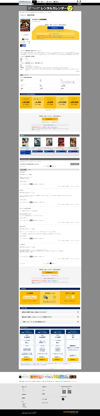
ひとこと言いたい (35, 210)
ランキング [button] (50, 4)
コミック (44, 1)
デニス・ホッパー (72, 68)
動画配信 (56, 1)
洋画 (35, 21)
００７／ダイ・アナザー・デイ (24, 147)
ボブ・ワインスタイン (56, 67)
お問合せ (43, 394)
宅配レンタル (24, 403)
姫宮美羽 (30, 174)
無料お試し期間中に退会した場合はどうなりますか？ (34, 312)
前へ (44, 166)
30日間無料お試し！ (55, 27)
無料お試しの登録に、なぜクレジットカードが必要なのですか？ (37, 317)
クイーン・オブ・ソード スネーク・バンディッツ (75, 147)
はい (31, 184)
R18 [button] (79, 4)
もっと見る (77, 71)
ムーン (33, 192)
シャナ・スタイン (36, 66)
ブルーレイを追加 (23, 153)
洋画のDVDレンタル (33, 12)
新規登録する (27, 359)
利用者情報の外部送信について (67, 381)
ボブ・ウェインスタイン (28, 67)
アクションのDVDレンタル (40, 12)
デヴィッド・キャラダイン (65, 68)
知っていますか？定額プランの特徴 (46, 374)
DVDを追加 (45, 151)
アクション (38, 21)
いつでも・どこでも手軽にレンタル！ (23, 374)
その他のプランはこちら (51, 30)
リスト (77, 2)
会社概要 (20, 381)
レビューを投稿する (74, 164)
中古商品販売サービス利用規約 (40, 381)
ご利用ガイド (70, 4)
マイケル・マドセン (28, 68)
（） (29, 42)
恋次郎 (33, 228)
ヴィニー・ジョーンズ (42, 68)
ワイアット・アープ (47, 147)
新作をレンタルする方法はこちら (58, 35)
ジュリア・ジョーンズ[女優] (56, 68)
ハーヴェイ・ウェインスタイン (37, 67)
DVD (34, 1)
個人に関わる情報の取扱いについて (50, 381)
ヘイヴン (33, 147)
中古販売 (23, 405)
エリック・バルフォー (35, 68)
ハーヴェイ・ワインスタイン (64, 67)
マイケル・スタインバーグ (29, 66)
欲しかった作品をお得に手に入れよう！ (35, 374)
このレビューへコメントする (74, 186)
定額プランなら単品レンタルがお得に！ (58, 374)
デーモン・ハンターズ (59, 147)
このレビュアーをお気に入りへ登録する (63, 186)
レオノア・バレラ (48, 68)
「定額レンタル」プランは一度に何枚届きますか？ (34, 321)
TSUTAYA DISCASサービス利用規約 (30, 381)
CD (39, 1)
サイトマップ (74, 381)
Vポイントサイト (45, 402)
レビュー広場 (44, 399)
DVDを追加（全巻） (23, 151)
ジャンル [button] (37, 4)
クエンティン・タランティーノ (47, 67)
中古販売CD (50, 1)
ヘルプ (75, 4)
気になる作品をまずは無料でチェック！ (70, 374)
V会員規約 (23, 381)
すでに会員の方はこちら (60, 30)
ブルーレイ (26, 74)
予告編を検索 (27, 39)
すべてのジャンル (27, 12)
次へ (55, 166)
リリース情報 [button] (43, 4)
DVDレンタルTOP (22, 12)
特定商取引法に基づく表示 (59, 381)
